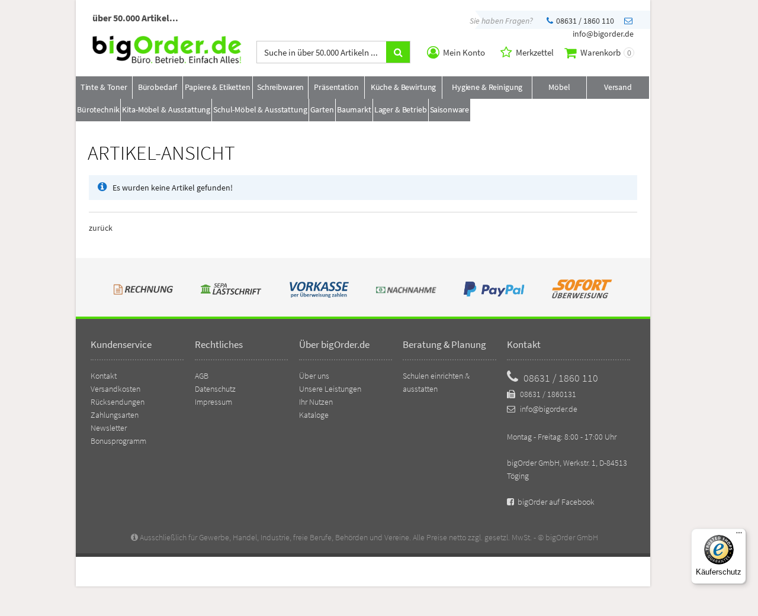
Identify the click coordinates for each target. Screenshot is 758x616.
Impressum (213, 401)
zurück (101, 227)
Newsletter (109, 428)
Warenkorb (605, 52)
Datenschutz (215, 388)
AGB (201, 375)
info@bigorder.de (547, 409)
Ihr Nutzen (316, 401)
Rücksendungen (117, 401)
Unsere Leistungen (330, 388)
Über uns (314, 375)
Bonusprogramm (118, 441)
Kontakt (104, 375)
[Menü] (739, 535)
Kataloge (314, 414)
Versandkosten (115, 388)
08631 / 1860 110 (584, 20)
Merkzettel (534, 52)
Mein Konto (463, 52)
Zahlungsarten (115, 414)
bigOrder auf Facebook (555, 501)
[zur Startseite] (167, 60)
